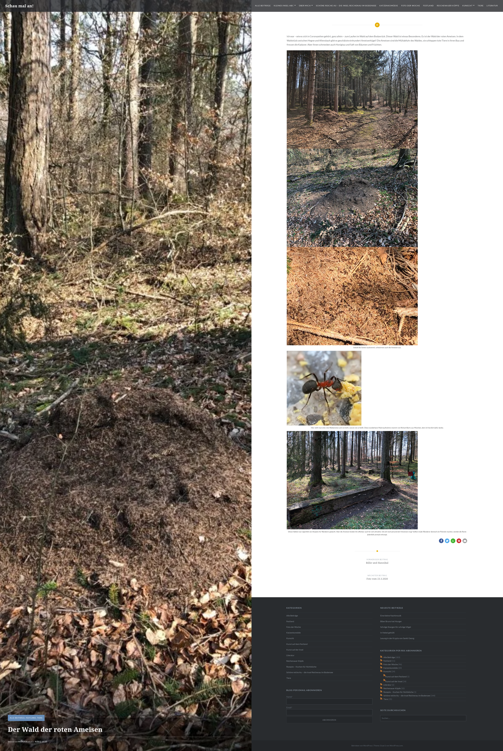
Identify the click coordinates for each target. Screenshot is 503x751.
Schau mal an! (19, 6)
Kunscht (467, 5)
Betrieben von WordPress (361, 745)
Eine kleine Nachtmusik (390, 615)
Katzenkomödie (388, 5)
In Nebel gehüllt (387, 632)
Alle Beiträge (263, 5)
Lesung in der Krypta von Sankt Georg (397, 638)
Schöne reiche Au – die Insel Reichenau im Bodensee (346, 5)
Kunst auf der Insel (294, 649)
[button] (441, 541)
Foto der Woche (410, 5)
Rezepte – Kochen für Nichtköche (301, 666)
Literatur (492, 5)
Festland (428, 5)
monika (23, 741)
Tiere (480, 5)
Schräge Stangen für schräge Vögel (395, 627)
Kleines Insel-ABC (284, 5)
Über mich (305, 5)
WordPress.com (396, 745)
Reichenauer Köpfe (448, 5)
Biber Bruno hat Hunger (391, 621)
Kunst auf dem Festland (297, 644)
